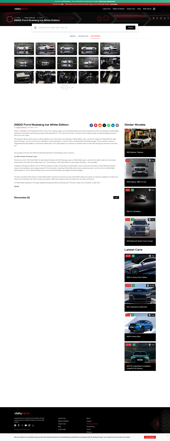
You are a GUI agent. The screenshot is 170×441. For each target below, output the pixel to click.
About (88, 418)
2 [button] (69, 87)
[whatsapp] (108, 125)
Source (16, 186)
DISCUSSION (95, 36)
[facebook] (91, 125)
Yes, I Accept (150, 437)
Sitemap (89, 432)
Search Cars (131, 9)
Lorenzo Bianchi (21, 127)
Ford (41, 18)
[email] (117, 125)
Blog (139, 9)
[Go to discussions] (132, 130)
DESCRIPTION (83, 36)
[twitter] (104, 125)
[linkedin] (113, 125)
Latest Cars (106, 9)
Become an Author (92, 424)
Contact (89, 421)
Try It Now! (113, 4)
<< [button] (61, 87)
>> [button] (72, 87)
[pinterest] (95, 125)
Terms (89, 429)
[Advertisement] (139, 56)
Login (116, 197)
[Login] (154, 9)
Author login (62, 429)
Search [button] (131, 27)
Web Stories (147, 9)
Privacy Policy (91, 426)
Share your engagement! (107, 1)
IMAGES (73, 36)
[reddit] (100, 125)
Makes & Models (118, 9)
